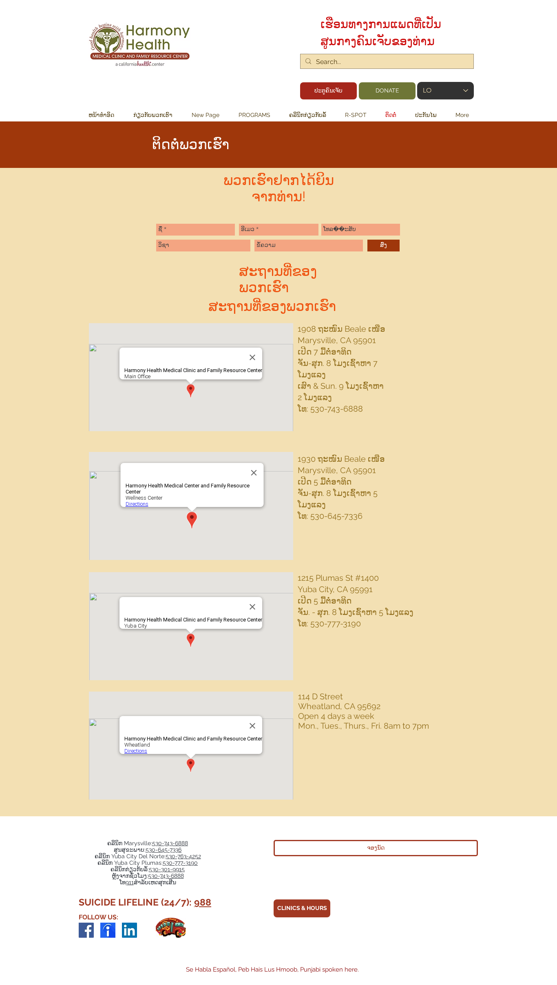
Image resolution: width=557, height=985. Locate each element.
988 (202, 902)
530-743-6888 (170, 843)
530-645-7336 (163, 849)
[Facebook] (86, 930)
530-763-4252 (183, 856)
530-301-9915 (167, 869)
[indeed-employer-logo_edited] (107, 930)
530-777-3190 (180, 862)
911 (130, 882)
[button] (254, 115)
